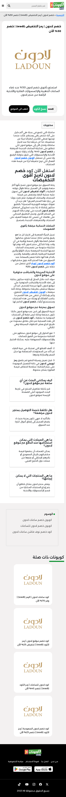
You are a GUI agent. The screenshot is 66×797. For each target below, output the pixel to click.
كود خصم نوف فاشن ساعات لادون (32, 531)
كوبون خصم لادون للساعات (36, 525)
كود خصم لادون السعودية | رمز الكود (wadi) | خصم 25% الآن (33, 730)
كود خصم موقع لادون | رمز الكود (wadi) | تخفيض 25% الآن (33, 643)
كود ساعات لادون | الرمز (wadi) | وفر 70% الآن (33, 599)
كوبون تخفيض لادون (33, 292)
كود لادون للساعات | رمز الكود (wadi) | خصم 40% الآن (34, 686)
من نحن (54, 761)
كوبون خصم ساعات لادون (37, 519)
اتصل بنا (45, 761)
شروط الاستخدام (32, 761)
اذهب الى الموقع (19, 109)
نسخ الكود (40, 109)
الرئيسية (60, 15)
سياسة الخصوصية (15, 761)
